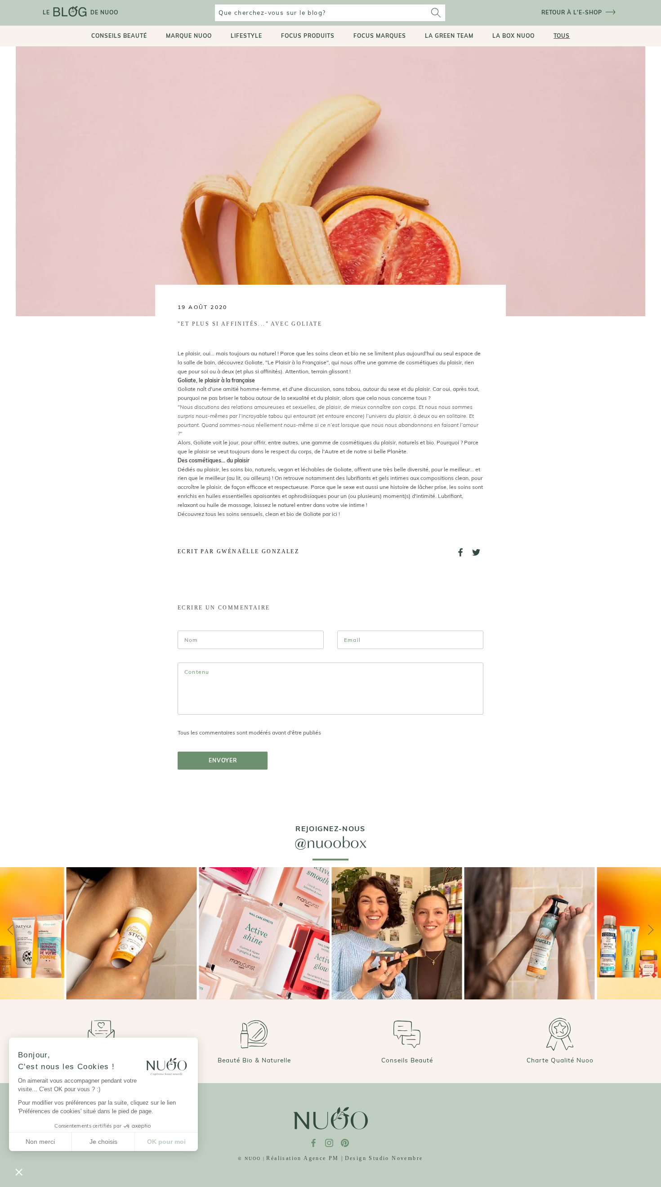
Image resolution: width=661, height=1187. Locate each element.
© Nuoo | (251, 1158)
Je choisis (103, 1141)
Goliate (187, 388)
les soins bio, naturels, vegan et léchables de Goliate (287, 469)
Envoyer (223, 760)
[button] (19, 1172)
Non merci (40, 1141)
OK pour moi (166, 1141)
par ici (329, 514)
